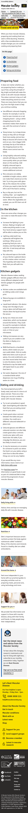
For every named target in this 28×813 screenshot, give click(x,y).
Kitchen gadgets (12, 66)
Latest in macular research (13, 743)
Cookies (16, 772)
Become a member (14, 738)
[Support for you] (14, 607)
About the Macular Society (13, 706)
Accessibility (17, 775)
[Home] (10, 7)
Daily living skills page (9, 465)
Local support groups (15, 734)
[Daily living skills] (14, 501)
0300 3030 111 (10, 8)
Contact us (17, 789)
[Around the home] (14, 571)
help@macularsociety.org (11, 700)
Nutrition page (9, 470)
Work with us (8, 716)
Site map (16, 778)
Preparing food (12, 57)
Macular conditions (10, 713)
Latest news (7, 719)
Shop (4, 723)
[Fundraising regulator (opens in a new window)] (7, 756)
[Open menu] (24, 5)
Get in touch (7, 709)
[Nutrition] (14, 533)
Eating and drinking (14, 70)
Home (3, 11)
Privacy (16, 781)
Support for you (16, 11)
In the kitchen (12, 61)
